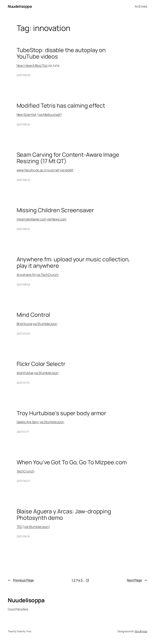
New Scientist (27, 114)
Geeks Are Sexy (28, 422)
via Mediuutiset (49, 114)
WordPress (141, 631)
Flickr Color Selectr (41, 364)
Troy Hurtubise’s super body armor (61, 413)
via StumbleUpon (45, 324)
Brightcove (24, 324)
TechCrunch (25, 471)
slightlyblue (25, 373)
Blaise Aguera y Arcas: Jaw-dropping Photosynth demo (64, 514)
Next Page (137, 580)
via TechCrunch (47, 274)
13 (87, 580)
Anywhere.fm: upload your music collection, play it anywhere (73, 262)
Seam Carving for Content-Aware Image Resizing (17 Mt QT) (68, 157)
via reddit (66, 170)
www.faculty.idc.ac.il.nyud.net (38, 170)
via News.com (57, 219)
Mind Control (33, 315)
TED (19, 527)
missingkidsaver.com (31, 219)
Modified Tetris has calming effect (61, 105)
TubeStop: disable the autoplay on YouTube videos (61, 53)
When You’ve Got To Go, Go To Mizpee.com (72, 462)
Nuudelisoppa (20, 6)
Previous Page (21, 580)
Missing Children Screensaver (55, 210)
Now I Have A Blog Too (32, 65)
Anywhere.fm (26, 274)
